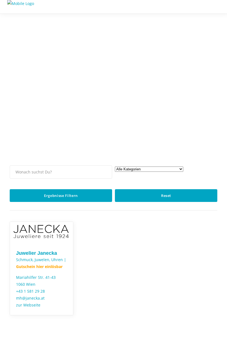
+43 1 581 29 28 (30, 291)
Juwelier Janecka (36, 253)
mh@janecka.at (30, 298)
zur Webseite (28, 305)
